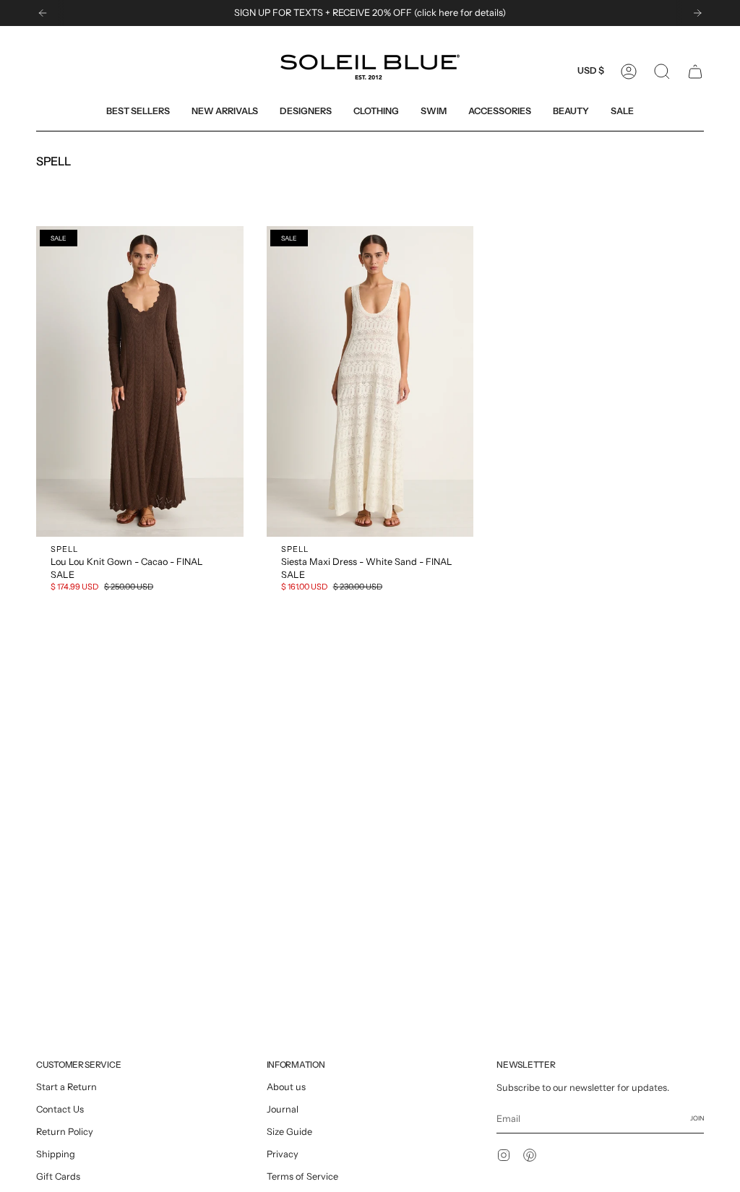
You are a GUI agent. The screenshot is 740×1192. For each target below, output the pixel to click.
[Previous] (42, 13)
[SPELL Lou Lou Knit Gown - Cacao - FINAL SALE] (140, 381)
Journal (282, 1109)
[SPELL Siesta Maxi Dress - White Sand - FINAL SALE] (370, 381)
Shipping (55, 1154)
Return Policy (64, 1131)
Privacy (282, 1154)
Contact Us (60, 1109)
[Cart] (695, 71)
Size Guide (289, 1131)
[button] (306, 111)
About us (286, 1086)
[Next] (697, 13)
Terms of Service (302, 1176)
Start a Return (66, 1086)
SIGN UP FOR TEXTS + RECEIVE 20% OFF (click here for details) (370, 12)
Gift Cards (58, 1176)
